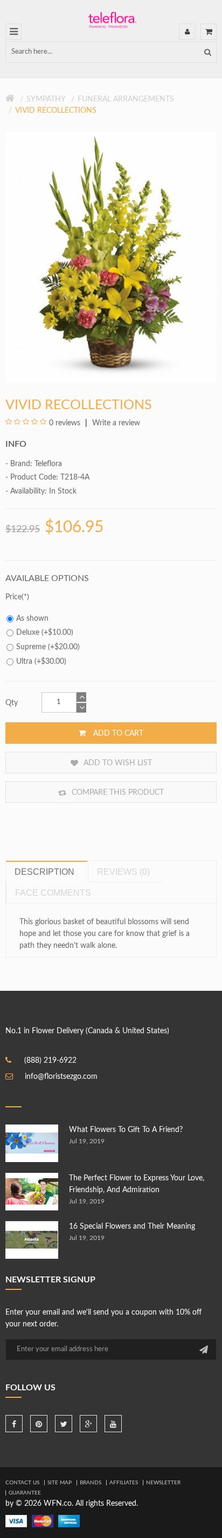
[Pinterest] (38, 1423)
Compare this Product (117, 792)
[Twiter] (63, 1423)
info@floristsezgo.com (61, 1076)
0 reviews (64, 423)
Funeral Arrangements (126, 99)
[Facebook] (14, 1423)
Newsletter (163, 1482)
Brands (90, 1482)
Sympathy (46, 99)
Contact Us (22, 1482)
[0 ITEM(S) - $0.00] (208, 32)
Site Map (59, 1482)
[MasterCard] (42, 1521)
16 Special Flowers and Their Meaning (132, 1226)
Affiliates (123, 1482)
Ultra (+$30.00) (41, 661)
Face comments (53, 892)
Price (13, 597)
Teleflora (48, 464)
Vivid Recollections (55, 110)
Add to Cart (117, 733)
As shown (32, 618)
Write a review (115, 423)
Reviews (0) (123, 871)
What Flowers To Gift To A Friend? (126, 1130)
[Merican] (69, 1521)
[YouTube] (113, 1423)
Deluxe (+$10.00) (44, 632)
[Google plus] (88, 1423)
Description (44, 871)
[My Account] (187, 32)
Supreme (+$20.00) (48, 647)
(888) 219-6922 (50, 1060)
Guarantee (25, 1493)
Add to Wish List (116, 763)
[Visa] (16, 1521)
